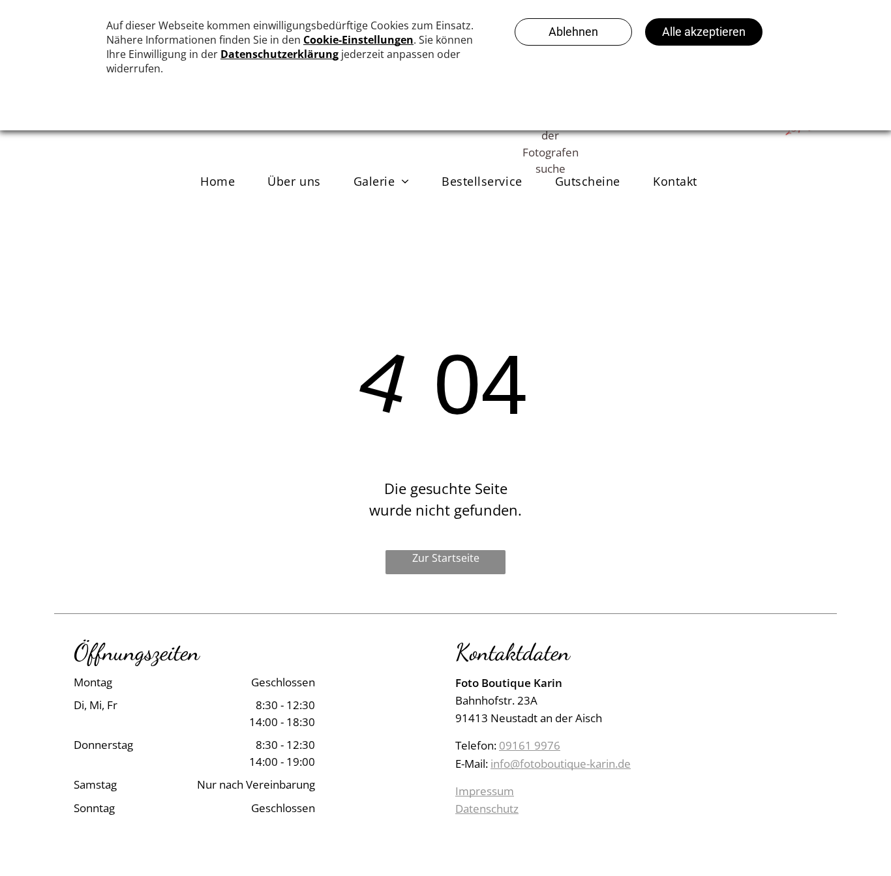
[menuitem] (217, 181)
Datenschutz (487, 808)
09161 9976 (529, 745)
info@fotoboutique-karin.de (561, 763)
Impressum (484, 790)
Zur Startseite (445, 558)
